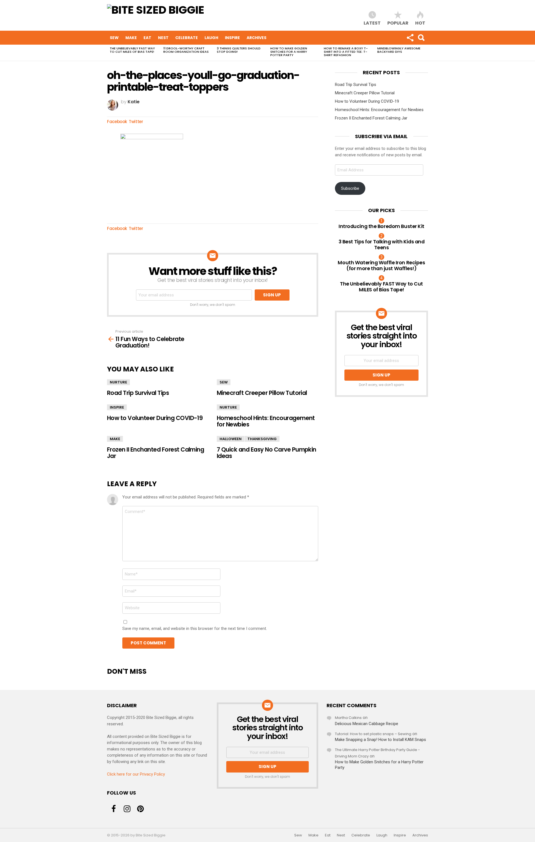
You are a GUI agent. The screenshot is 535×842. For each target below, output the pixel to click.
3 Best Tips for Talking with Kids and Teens (382, 244)
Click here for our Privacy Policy (136, 774)
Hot (420, 23)
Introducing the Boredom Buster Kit (381, 226)
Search (421, 38)
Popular (397, 23)
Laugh (211, 37)
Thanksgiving (262, 439)
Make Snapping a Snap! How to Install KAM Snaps (380, 739)
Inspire (232, 37)
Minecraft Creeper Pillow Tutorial (262, 393)
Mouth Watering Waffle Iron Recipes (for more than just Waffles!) (381, 265)
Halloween (231, 439)
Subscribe (350, 188)
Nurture (118, 382)
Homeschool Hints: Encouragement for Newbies (266, 421)
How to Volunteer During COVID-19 (155, 418)
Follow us (410, 38)
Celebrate (186, 37)
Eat (147, 37)
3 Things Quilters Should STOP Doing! (239, 50)
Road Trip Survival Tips (138, 393)
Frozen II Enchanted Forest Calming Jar (155, 452)
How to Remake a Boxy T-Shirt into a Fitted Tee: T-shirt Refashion (346, 51)
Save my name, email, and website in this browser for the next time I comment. (194, 628)
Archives (256, 37)
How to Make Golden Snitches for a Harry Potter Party (288, 51)
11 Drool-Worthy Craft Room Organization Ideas (186, 50)
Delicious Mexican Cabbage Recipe (366, 723)
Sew (114, 37)
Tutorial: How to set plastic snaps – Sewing (373, 734)
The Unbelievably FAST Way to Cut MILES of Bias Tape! (132, 50)
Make (131, 37)
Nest (163, 37)
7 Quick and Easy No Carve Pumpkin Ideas (266, 452)
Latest (372, 23)
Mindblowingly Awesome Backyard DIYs (398, 50)
